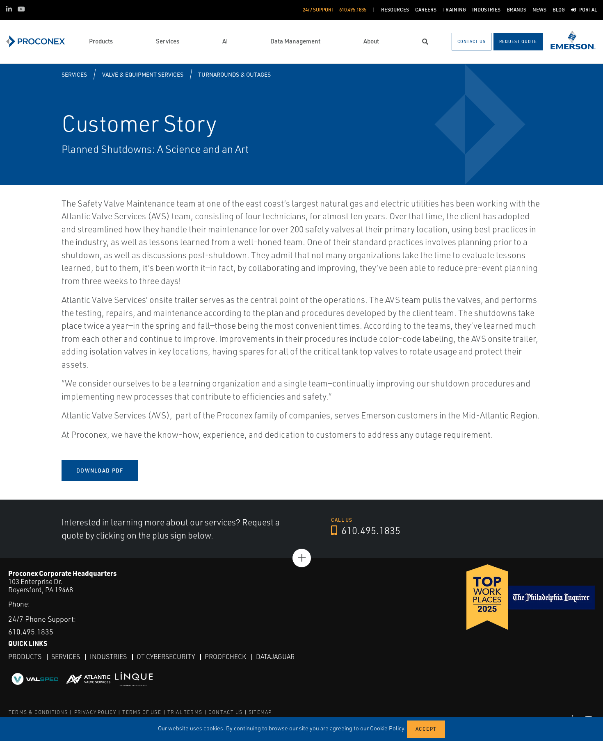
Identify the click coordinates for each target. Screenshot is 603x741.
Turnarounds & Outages (234, 74)
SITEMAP (260, 712)
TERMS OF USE (141, 712)
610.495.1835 (369, 530)
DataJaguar (275, 656)
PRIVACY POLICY (95, 712)
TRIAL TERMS (184, 712)
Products (24, 656)
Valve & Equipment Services (142, 74)
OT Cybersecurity (166, 656)
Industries (108, 656)
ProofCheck (225, 656)
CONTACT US (225, 712)
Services (74, 74)
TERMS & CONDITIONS (38, 712)
